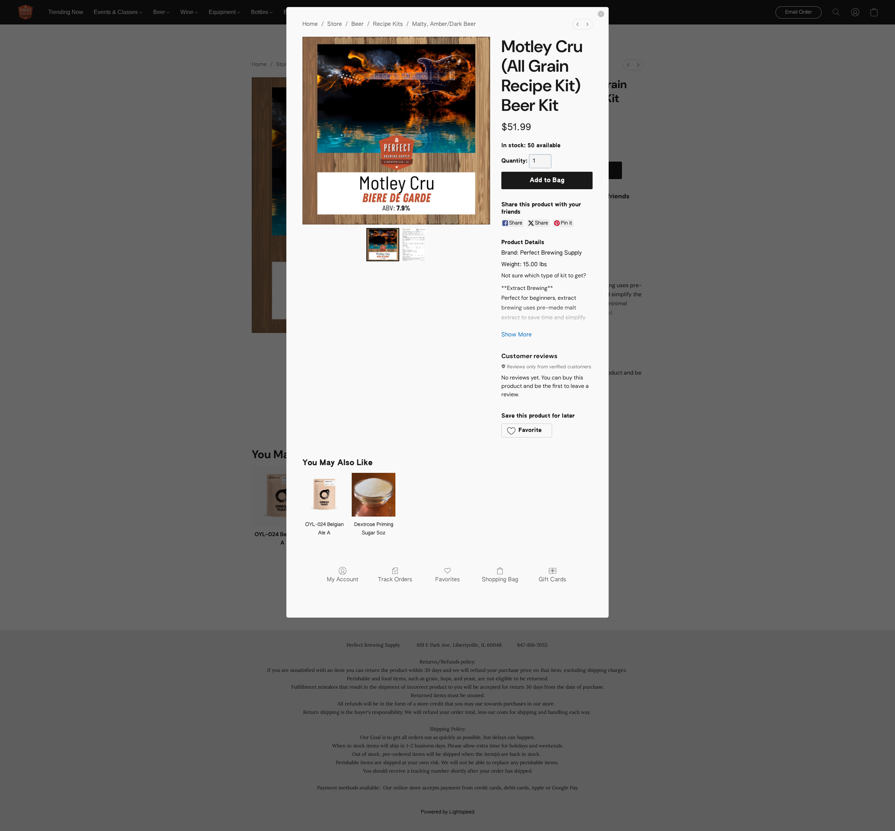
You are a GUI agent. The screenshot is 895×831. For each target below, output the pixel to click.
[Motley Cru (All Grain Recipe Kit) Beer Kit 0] (382, 244)
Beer (357, 24)
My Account (342, 580)
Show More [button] (516, 335)
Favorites (447, 580)
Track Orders (395, 580)
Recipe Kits (388, 24)
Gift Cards (552, 580)
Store (334, 24)
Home (310, 24)
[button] (526, 431)
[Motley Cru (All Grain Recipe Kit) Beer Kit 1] (414, 244)
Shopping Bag (500, 580)
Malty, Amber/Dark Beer (444, 24)
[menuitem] (577, 24)
